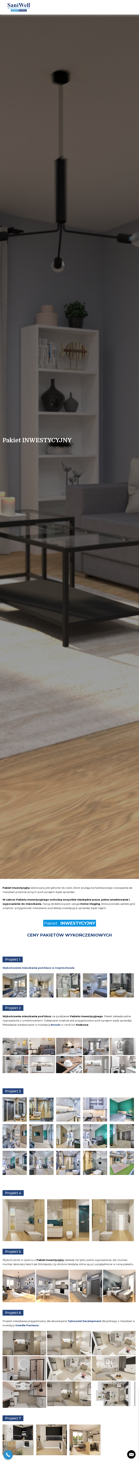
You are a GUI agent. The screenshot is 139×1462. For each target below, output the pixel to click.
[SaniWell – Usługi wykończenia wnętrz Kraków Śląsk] (18, 7)
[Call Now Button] (8, 1454)
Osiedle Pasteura (27, 1325)
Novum (56, 1024)
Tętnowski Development (84, 1321)
